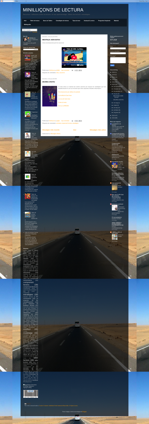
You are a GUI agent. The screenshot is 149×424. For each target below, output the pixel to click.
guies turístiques (32, 308)
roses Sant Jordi (32, 353)
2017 (113, 79)
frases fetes (26, 306)
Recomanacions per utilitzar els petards (69, 92)
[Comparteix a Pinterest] (81, 70)
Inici (25, 20)
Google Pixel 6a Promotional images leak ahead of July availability (118, 177)
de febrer (116, 110)
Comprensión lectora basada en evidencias (118, 134)
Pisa (34, 253)
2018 (113, 77)
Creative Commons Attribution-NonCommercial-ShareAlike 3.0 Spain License (58, 405)
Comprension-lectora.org (116, 144)
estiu (57, 72)
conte (24, 289)
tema (32, 363)
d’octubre (116, 89)
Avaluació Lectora (89, 20)
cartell (30, 270)
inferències (27, 313)
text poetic (25, 374)
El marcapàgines (117, 217)
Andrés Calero (27, 250)
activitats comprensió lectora (64, 123)
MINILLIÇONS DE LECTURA (53, 9)
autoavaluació (27, 264)
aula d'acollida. (30, 263)
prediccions (26, 340)
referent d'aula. (27, 350)
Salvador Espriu (27, 255)
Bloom (36, 250)
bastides (36, 266)
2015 (113, 84)
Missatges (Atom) (55, 133)
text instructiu (29, 373)
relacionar (27, 351)
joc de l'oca (33, 315)
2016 (113, 82)
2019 (113, 74)
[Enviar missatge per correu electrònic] (72, 70)
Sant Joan (35, 255)
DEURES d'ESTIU (48, 82)
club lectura (33, 274)
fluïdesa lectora (28, 305)
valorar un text (32, 378)
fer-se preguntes (28, 303)
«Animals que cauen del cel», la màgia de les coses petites (118, 128)
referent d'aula (30, 348)
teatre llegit (26, 363)
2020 (113, 72)
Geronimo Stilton (31, 252)
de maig (116, 102)
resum (34, 351)
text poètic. (33, 374)
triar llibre (33, 377)
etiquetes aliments (28, 296)
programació (35, 347)
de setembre (117, 91)
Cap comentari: (65, 70)
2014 (113, 115)
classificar (25, 274)
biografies (34, 267)
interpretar (26, 314)
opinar (33, 334)
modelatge (28, 333)
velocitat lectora (26, 380)
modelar (25, 331)
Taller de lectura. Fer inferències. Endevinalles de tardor (34, 197)
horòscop (36, 309)
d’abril (115, 105)
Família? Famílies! (116, 218)
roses (24, 353)
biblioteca (27, 267)
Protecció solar (62, 102)
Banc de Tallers (47, 20)
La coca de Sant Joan (64, 99)
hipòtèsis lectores (27, 309)
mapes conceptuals (29, 327)
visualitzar (35, 380)
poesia (33, 339)
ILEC (25, 253)
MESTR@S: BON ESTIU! (51, 40)
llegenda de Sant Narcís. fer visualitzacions (30, 323)
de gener (116, 112)
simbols (25, 355)
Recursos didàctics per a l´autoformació (118, 174)
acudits (33, 260)
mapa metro (33, 326)
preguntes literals (33, 342)
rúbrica (25, 354)
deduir (34, 289)
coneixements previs (29, 288)
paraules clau (27, 336)
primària (26, 345)
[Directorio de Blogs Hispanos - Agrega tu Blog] (30, 387)
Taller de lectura (34, 20)
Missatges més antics (98, 130)
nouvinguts (26, 334)
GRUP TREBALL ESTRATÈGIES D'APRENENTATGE (117, 224)
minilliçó (26, 329)
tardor (34, 362)
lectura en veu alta (33, 318)
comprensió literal (29, 287)
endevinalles (26, 292)
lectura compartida (27, 317)
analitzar (25, 261)
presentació (31, 343)
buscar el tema (27, 269)
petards (32, 337)
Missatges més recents (51, 130)
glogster (32, 306)
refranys (36, 350)
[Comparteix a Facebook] (79, 70)
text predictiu (27, 376)
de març (116, 107)
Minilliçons (32, 38)
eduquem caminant (117, 204)
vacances (62, 72)
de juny (116, 93)
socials (30, 355)
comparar (25, 277)
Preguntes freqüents (104, 20)
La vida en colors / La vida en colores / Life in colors (121, 166)
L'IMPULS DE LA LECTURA (117, 233)
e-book (33, 291)
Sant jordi (29, 256)
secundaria (33, 354)
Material (116, 20)
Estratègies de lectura (62, 20)
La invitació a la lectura (116, 124)
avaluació (26, 266)
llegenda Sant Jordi (27, 321)
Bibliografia (27, 24)
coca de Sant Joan (29, 275)
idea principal (30, 311)
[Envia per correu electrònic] (75, 70)
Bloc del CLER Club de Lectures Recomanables (118, 196)
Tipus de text (76, 20)
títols (24, 378)
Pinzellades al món (117, 161)
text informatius (34, 371)
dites (24, 291)
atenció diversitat (33, 261)
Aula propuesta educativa (116, 183)
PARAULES (115, 154)
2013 (113, 118)
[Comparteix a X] (78, 70)
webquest (27, 381)
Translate (34, 32)
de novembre (117, 86)
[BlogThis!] (77, 70)
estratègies (75, 123)
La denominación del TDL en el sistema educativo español (118, 138)
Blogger (84, 411)
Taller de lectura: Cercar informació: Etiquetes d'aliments (31, 234)
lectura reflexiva (30, 320)
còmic (29, 289)
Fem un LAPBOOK (63, 105)
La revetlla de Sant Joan (65, 95)
